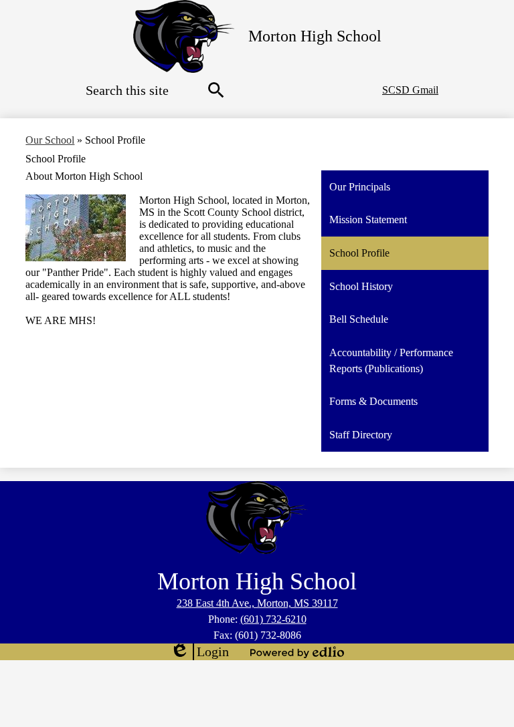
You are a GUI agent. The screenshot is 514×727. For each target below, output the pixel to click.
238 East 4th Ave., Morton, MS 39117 (257, 603)
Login (199, 652)
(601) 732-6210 (273, 619)
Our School (49, 140)
